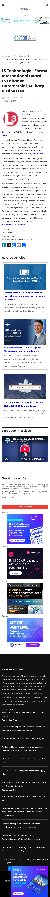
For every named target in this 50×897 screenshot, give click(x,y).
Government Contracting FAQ (26, 712)
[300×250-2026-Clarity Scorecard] (25, 529)
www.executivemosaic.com (13, 225)
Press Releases (20, 56)
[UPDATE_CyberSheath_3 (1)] (25, 598)
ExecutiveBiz (9, 790)
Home (7, 56)
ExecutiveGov (9, 720)
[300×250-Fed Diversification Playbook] (29, 881)
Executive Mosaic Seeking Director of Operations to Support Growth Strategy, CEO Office (24, 296)
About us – (7, 712)
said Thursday (38, 154)
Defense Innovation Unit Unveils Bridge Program (23, 738)
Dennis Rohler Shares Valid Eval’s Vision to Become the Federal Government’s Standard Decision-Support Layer (24, 811)
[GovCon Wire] (25, 9)
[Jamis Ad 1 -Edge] (25, 633)
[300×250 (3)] (25, 563)
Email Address (8, 497)
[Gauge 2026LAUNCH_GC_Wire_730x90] (25, 20)
